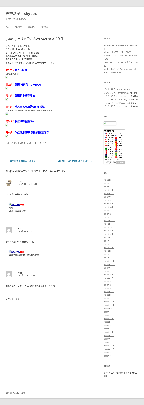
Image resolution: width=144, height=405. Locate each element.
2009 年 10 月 (109, 308)
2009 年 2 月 (109, 335)
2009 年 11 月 (109, 305)
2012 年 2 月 (109, 214)
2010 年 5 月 (109, 285)
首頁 (7, 27)
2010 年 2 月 (109, 295)
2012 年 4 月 (109, 207)
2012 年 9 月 (109, 190)
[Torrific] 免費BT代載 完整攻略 (20, 160)
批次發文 (44, 27)
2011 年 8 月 (109, 234)
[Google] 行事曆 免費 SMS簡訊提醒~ (74, 160)
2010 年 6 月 (109, 281)
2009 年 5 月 (109, 325)
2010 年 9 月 (109, 271)
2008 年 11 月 (109, 345)
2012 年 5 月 (109, 203)
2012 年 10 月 (109, 187)
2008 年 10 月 (109, 349)
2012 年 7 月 (109, 197)
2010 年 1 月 (109, 298)
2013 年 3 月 (109, 180)
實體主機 (123, 372)
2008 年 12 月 (109, 342)
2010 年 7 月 (109, 278)
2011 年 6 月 (109, 241)
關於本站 (18, 27)
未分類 (13, 143)
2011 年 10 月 (109, 227)
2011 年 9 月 (109, 230)
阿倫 (107, 89)
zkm (20, 181)
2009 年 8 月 (109, 315)
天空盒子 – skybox (21, 13)
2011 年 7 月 (109, 237)
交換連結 (31, 27)
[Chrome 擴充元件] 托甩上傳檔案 (117, 52)
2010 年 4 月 (109, 288)
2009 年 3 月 (109, 332)
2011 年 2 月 (109, 254)
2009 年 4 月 (109, 329)
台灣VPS (107, 372)
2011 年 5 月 (109, 244)
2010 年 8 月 (109, 274)
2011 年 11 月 (109, 224)
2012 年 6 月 (109, 200)
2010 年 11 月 (109, 264)
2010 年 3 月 (109, 291)
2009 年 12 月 (109, 301)
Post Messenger (122, 96)
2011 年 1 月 (109, 258)
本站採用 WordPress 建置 (15, 393)
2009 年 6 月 (109, 322)
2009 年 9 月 (109, 312)
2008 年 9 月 (109, 352)
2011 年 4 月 (109, 247)
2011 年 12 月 (109, 220)
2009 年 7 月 (109, 318)
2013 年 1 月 (109, 183)
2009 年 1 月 (109, 339)
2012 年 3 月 (109, 210)
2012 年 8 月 (109, 193)
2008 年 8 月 (109, 356)
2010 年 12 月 (109, 261)
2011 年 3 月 (109, 251)
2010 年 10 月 (109, 268)
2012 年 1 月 (109, 217)
